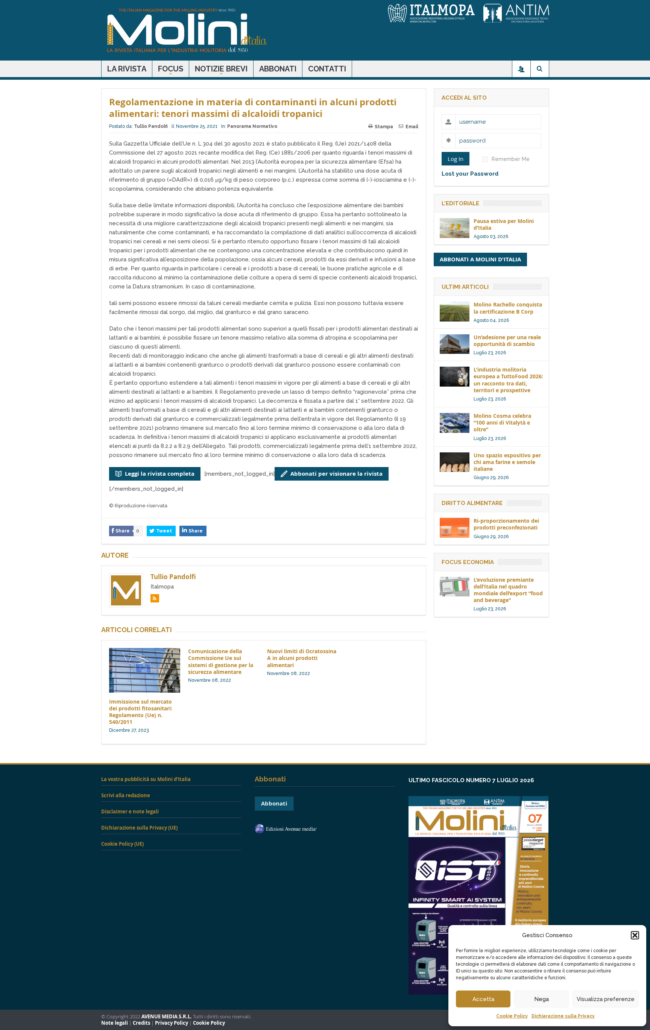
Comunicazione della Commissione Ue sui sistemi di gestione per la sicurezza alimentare (220, 661)
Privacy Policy (171, 1023)
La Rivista (126, 68)
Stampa (384, 126)
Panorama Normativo (252, 126)
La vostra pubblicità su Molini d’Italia (146, 779)
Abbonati (277, 68)
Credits (141, 1023)
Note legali (114, 1023)
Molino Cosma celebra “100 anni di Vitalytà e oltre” (502, 422)
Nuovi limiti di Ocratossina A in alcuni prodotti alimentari (301, 658)
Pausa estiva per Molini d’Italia (504, 224)
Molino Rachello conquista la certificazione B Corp (508, 308)
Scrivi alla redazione (125, 795)
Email (411, 126)
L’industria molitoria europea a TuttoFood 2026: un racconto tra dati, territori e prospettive (508, 380)
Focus (170, 68)
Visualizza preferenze (606, 999)
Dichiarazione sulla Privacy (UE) (139, 827)
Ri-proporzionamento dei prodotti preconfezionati (506, 524)
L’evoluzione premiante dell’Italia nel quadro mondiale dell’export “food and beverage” (508, 590)
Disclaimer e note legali (130, 811)
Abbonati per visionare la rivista (336, 474)
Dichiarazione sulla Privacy (563, 1016)
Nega (541, 999)
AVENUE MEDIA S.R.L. (166, 1016)
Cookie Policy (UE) (122, 843)
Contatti (327, 68)
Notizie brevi (221, 68)
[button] (635, 935)
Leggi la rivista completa (159, 474)
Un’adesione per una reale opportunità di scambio (507, 340)
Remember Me (511, 159)
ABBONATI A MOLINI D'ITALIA (480, 259)
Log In (455, 158)
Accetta (483, 999)
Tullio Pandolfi (151, 126)
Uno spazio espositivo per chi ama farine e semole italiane (507, 462)
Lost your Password (470, 173)
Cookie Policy (512, 1016)
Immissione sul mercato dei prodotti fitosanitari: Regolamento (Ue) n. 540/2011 (140, 712)
